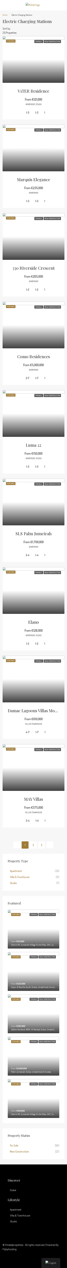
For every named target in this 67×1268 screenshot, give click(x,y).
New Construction (19, 1151)
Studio (13, 883)
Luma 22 (33, 445)
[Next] (49, 844)
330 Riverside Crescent (33, 268)
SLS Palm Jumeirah (33, 533)
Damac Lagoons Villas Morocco (36, 710)
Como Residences (33, 356)
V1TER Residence (33, 91)
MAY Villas (33, 799)
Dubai (13, 1190)
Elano (33, 622)
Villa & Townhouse (20, 877)
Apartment (16, 871)
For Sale (14, 1145)
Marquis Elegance (33, 179)
